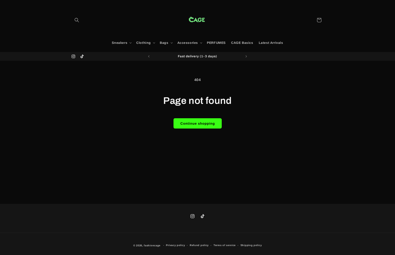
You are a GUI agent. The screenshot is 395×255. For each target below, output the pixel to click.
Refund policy (199, 245)
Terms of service (225, 245)
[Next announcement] (246, 56)
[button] (77, 20)
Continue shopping (197, 123)
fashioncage (152, 245)
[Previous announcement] (149, 56)
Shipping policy (251, 245)
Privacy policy (175, 245)
